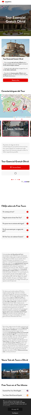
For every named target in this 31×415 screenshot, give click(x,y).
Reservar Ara (15, 80)
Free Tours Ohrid (15, 371)
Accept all (15, 409)
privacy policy (6, 405)
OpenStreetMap (22, 117)
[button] (23, 105)
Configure (15, 413)
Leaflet (16, 117)
